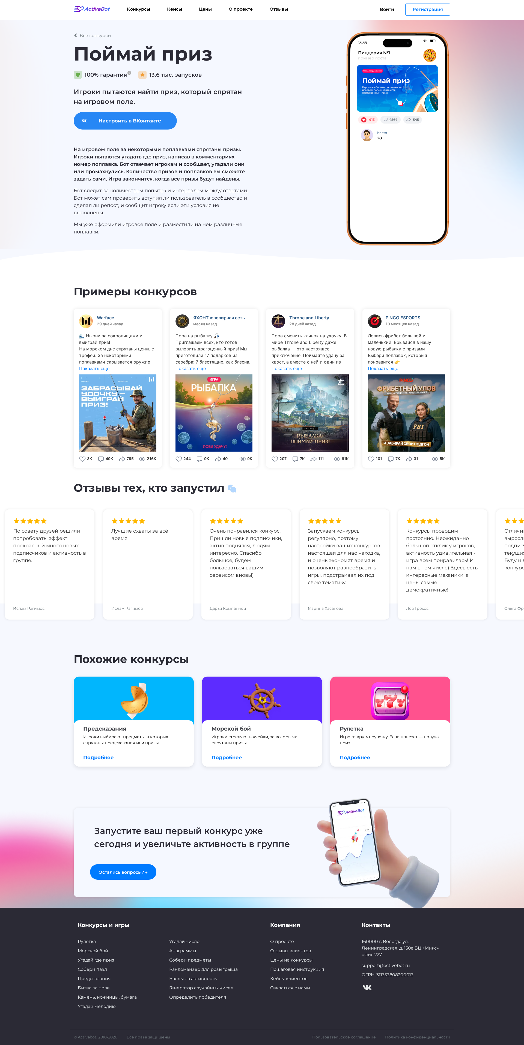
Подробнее (98, 758)
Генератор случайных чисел (201, 987)
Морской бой (93, 950)
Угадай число (184, 941)
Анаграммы (182, 950)
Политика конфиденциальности (417, 1037)
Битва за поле (94, 987)
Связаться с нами (290, 987)
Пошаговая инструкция (297, 969)
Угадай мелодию (97, 1006)
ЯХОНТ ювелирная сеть (219, 317)
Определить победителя (197, 997)
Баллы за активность (193, 978)
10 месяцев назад (402, 324)
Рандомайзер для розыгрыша (203, 969)
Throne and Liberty (309, 317)
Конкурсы (138, 9)
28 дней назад (302, 324)
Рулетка (87, 941)
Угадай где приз (96, 960)
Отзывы (279, 9)
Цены (205, 9)
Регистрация (428, 9)
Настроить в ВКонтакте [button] (130, 121)
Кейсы (174, 9)
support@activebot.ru (386, 965)
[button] (199, 36)
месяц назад (205, 324)
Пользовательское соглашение (344, 1037)
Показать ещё (94, 368)
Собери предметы (190, 960)
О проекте (241, 9)
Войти (387, 9)
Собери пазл (92, 969)
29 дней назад (110, 324)
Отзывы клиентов (290, 950)
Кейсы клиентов (289, 978)
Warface (105, 317)
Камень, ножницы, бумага (107, 997)
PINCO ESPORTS (403, 317)
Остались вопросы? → (123, 872)
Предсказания (94, 978)
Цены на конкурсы (291, 960)
